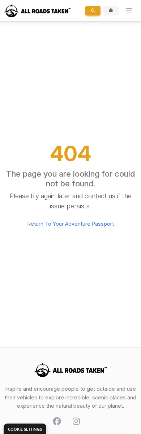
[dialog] (25, 429)
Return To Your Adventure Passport (70, 224)
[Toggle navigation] (129, 10)
